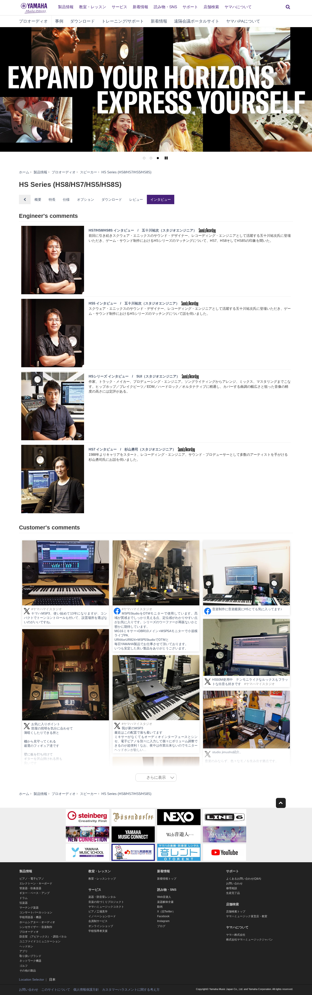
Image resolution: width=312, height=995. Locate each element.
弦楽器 (23, 902)
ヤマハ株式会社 (235, 934)
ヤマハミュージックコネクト (106, 906)
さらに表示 (156, 777)
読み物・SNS (165, 7)
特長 (52, 199)
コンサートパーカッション (35, 912)
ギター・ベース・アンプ (34, 893)
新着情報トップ (166, 878)
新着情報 (140, 7)
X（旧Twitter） (166, 911)
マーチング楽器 (29, 907)
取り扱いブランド (30, 956)
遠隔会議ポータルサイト (196, 21)
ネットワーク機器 (30, 960)
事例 (59, 21)
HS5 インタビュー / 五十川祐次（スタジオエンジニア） (134, 303)
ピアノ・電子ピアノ (31, 878)
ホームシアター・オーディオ (37, 922)
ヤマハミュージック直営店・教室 (246, 916)
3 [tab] (158, 158)
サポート (190, 7)
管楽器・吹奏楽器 (30, 888)
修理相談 (231, 888)
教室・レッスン (92, 7)
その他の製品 (27, 970)
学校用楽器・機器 (30, 917)
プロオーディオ (33, 21)
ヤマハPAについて (243, 21)
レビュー (136, 199)
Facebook (163, 916)
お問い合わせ (234, 883)
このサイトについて (55, 989)
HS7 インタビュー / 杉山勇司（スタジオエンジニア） (132, 449)
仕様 (66, 199)
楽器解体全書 (165, 902)
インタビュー (160, 199)
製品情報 (66, 7)
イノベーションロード (102, 916)
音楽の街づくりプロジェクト (106, 902)
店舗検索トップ (235, 911)
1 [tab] (144, 158)
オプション (85, 199)
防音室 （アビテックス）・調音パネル (43, 936)
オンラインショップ (100, 926)
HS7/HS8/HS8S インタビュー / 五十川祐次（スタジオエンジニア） (143, 230)
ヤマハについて (238, 7)
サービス (119, 7)
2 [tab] (151, 158)
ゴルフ (23, 965)
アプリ (23, 951)
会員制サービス (98, 921)
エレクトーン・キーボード (35, 883)
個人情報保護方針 (86, 989)
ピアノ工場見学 (98, 911)
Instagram (163, 921)
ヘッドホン (26, 946)
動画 (160, 906)
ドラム (23, 898)
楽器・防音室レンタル (102, 897)
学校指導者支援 (98, 930)
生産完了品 (233, 893)
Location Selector (31, 979)
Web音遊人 (164, 897)
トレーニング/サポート (123, 21)
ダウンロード (82, 21)
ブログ (161, 926)
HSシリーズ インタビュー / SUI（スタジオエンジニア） (134, 376)
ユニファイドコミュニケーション (40, 941)
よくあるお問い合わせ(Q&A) (243, 878)
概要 (37, 199)
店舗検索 (211, 7)
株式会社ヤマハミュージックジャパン (249, 939)
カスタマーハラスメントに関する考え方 (131, 989)
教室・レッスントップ (102, 878)
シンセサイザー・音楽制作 (35, 927)
